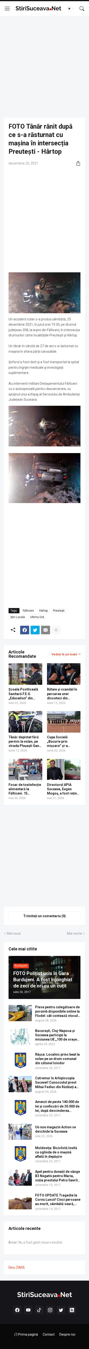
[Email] (45, 630)
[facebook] (17, 1310)
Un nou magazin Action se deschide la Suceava (55, 1129)
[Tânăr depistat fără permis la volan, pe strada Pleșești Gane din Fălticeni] (25, 722)
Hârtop (43, 610)
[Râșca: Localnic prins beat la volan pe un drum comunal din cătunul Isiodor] (20, 1060)
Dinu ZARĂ (17, 1267)
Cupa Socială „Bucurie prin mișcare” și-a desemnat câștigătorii (57, 741)
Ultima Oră (37, 617)
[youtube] (28, 1310)
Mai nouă (14, 933)
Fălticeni (28, 610)
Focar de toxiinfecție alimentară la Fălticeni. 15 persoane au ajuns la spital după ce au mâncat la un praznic (25, 789)
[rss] (72, 1310)
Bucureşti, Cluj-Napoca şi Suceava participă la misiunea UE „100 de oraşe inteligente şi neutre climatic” (56, 1035)
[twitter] (61, 1310)
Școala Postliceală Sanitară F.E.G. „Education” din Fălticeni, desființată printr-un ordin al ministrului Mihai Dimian (25, 693)
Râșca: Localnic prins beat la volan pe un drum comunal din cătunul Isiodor (57, 1059)
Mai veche (74, 933)
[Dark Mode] (71, 9)
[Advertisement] (44, 67)
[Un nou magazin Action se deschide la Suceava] (20, 1132)
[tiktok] (39, 1310)
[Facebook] (24, 630)
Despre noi (67, 1334)
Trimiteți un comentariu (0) (44, 916)
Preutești (59, 610)
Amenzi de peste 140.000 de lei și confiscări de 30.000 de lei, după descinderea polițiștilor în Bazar (57, 1106)
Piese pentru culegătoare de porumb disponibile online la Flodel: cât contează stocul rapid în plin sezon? (57, 1011)
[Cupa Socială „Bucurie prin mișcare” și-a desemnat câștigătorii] (64, 722)
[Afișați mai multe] (56, 630)
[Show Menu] (7, 9)
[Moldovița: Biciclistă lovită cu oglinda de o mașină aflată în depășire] (20, 1154)
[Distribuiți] (76, 163)
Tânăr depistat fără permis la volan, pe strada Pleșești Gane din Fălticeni (25, 741)
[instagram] (50, 1310)
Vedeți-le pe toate (64, 654)
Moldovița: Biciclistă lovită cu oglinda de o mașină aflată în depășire (56, 1152)
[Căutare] (82, 9)
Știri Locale (17, 617)
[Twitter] (35, 630)
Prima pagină (27, 1334)
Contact (49, 1334)
